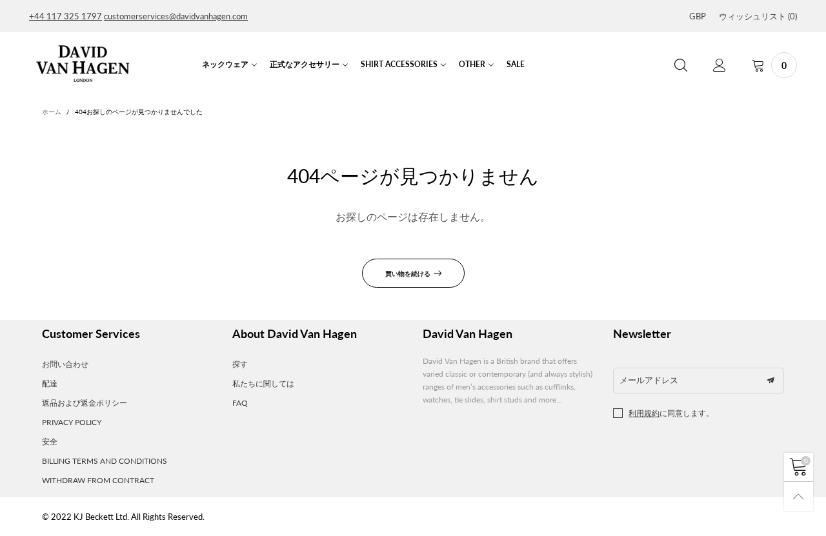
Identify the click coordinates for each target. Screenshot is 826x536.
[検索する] (680, 65)
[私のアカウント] (719, 65)
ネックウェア (225, 64)
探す (240, 364)
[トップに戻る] (798, 496)
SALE (516, 64)
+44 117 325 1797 (65, 16)
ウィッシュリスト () (758, 16)
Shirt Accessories (399, 64)
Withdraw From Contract (98, 480)
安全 (49, 441)
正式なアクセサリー (304, 64)
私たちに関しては (263, 383)
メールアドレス (649, 380)
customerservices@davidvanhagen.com (176, 16)
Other (472, 64)
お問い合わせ (65, 364)
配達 (49, 383)
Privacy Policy (71, 422)
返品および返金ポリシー (84, 403)
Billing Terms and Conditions (104, 461)
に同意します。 (671, 413)
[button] (770, 380)
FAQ (240, 403)
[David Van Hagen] (82, 64)
